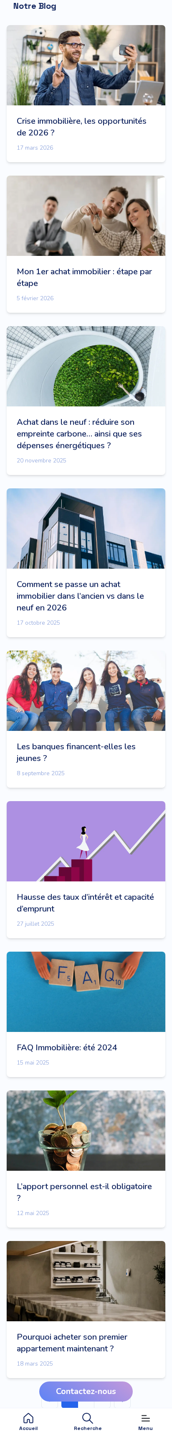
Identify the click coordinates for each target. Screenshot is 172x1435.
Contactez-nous (86, 1391)
